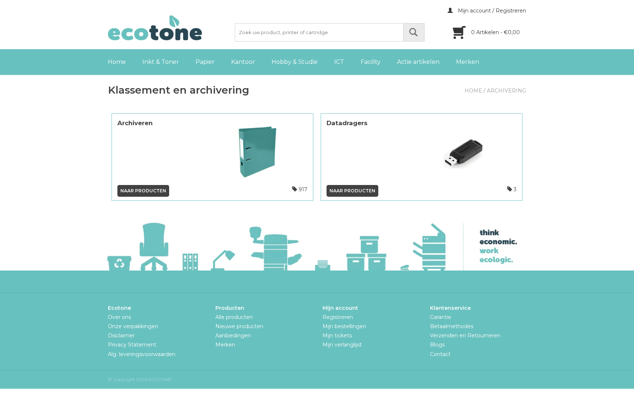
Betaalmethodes (451, 326)
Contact (440, 354)
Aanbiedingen (233, 335)
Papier (205, 61)
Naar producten (143, 190)
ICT (339, 61)
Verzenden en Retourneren (465, 335)
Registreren (338, 317)
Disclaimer (121, 335)
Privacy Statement (132, 344)
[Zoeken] (414, 32)
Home (117, 61)
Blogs (437, 344)
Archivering (506, 90)
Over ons (119, 317)
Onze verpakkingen (133, 326)
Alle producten (234, 317)
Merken (467, 61)
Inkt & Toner (160, 61)
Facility (370, 61)
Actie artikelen (418, 61)
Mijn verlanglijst (342, 344)
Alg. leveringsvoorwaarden (141, 354)
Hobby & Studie (295, 61)
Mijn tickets (337, 335)
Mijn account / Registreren (491, 10)
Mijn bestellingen (344, 326)
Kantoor (243, 61)
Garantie (440, 317)
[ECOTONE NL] (170, 27)
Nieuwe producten (239, 326)
